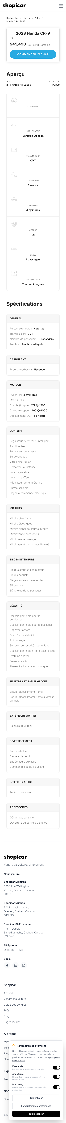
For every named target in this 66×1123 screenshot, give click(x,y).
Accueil (8, 993)
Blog (6, 1016)
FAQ (6, 1010)
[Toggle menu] (60, 5)
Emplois (8, 1053)
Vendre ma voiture (15, 998)
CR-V (37, 18)
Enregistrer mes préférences (36, 1106)
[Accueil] (14, 5)
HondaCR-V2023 (15, 21)
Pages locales (12, 1022)
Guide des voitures (15, 1004)
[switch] (56, 1068)
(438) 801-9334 (13, 949)
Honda (26, 18)
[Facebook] (7, 965)
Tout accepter (36, 1113)
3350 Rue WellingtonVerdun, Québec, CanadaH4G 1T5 (19, 890)
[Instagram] (24, 965)
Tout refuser (36, 1097)
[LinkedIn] (15, 965)
